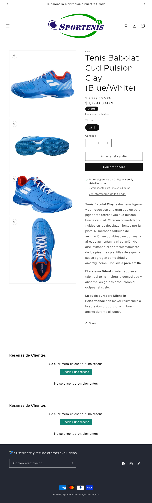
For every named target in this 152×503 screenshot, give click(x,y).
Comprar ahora (114, 167)
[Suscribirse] (72, 463)
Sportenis (68, 494)
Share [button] (93, 323)
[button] (8, 26)
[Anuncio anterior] (7, 4)
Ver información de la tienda (107, 193)
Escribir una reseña (76, 372)
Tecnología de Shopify (86, 494)
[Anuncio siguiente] (145, 4)
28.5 (92, 127)
